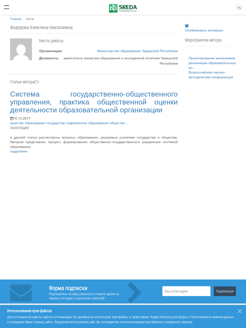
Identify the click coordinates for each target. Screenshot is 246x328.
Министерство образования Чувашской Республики (137, 50)
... (127, 122)
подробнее (18, 151)
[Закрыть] (240, 311)
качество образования (28, 122)
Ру (239, 8)
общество (118, 122)
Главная (15, 19)
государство (56, 122)
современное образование (88, 122)
